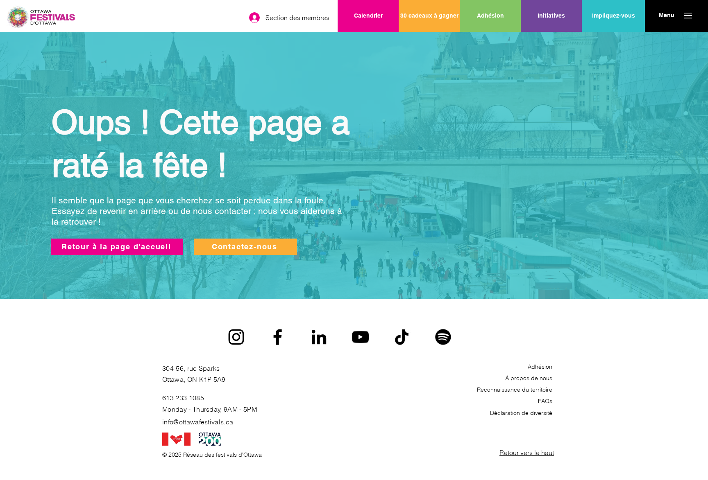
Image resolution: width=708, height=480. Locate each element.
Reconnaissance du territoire (514, 389)
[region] (551, 42)
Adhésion (540, 366)
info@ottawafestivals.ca (197, 422)
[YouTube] (360, 337)
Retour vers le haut (526, 452)
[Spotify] (443, 337)
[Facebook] (277, 337)
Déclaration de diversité (521, 413)
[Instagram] (236, 337)
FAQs (545, 401)
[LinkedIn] (319, 337)
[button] (666, 15)
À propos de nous (528, 378)
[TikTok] (401, 337)
